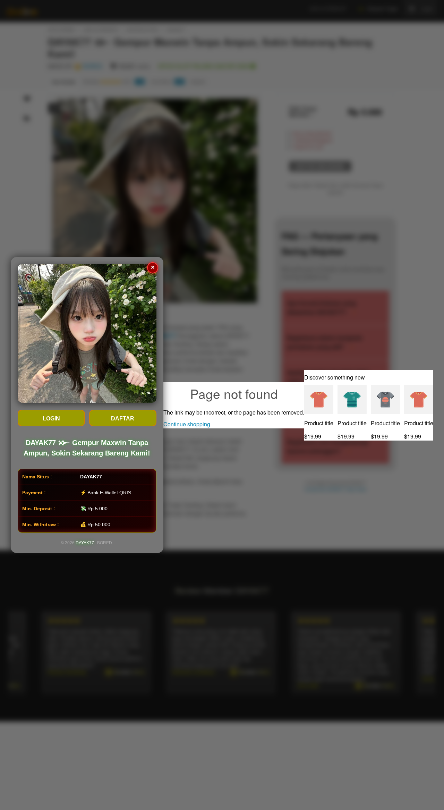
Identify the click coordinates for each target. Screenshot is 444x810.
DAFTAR (123, 418)
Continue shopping (186, 424)
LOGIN (51, 418)
